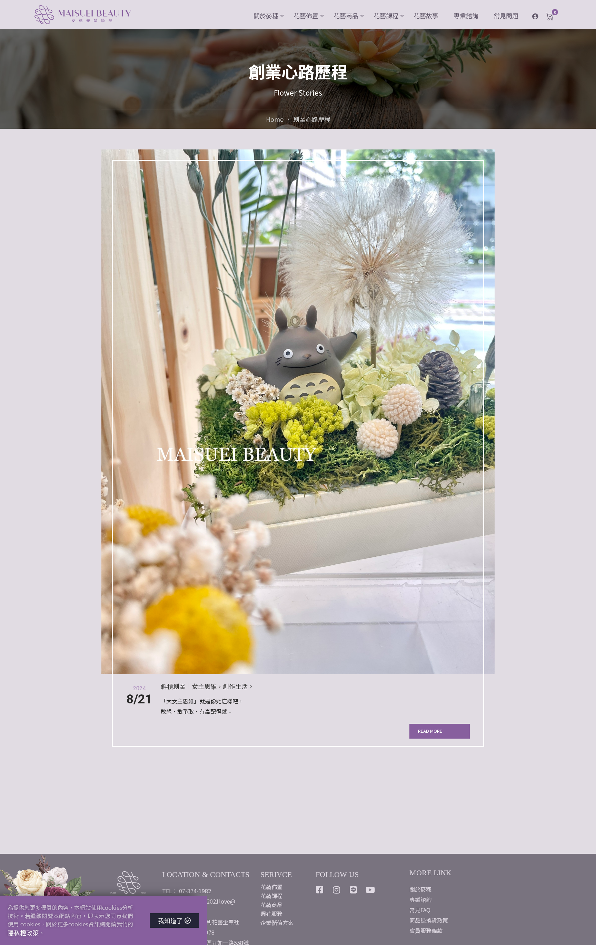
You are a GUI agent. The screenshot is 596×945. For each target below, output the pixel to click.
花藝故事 (426, 15)
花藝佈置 (306, 15)
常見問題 (506, 15)
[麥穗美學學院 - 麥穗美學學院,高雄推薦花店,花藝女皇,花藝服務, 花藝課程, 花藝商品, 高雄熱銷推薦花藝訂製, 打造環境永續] (82, 15)
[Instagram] (336, 890)
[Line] (353, 890)
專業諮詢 (466, 15)
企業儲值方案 (277, 922)
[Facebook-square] (320, 890)
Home (275, 119)
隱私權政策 (23, 932)
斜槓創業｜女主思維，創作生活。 (207, 686)
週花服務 (271, 913)
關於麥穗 (266, 15)
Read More (430, 731)
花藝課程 (386, 15)
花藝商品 (346, 15)
